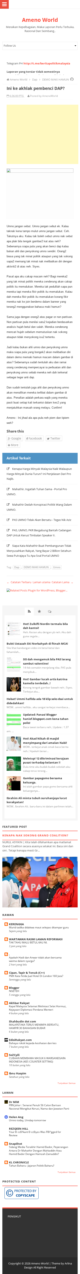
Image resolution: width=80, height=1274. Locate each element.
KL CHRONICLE (19, 1162)
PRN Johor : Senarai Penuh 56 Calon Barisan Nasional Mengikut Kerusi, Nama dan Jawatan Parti (39, 1106)
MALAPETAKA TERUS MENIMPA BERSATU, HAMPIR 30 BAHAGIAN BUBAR (34, 1026)
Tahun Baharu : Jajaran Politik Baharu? (31, 1165)
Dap (17, 567)
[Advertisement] (42, 134)
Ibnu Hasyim (17, 1073)
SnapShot (15, 1144)
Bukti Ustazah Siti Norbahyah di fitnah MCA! (37, 643)
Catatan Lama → (62, 582)
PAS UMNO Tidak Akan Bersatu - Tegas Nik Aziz (41, 520)
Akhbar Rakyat (19, 1003)
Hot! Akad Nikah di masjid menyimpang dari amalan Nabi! (45, 741)
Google (15, 438)
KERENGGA (16, 924)
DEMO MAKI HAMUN (36, 567)
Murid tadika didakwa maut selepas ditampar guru (39, 927)
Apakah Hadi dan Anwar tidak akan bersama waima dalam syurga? (35, 959)
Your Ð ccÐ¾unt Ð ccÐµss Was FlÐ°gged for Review (35, 1133)
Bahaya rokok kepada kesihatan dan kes (33, 1043)
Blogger (14, 988)
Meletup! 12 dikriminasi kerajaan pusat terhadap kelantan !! (46, 761)
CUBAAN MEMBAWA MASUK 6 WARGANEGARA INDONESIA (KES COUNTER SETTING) (37, 1059)
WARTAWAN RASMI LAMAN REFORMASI (36, 939)
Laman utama (41, 582)
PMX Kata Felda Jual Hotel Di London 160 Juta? (36, 976)
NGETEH (14, 991)
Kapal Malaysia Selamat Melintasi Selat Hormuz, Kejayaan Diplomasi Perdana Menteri (37, 1007)
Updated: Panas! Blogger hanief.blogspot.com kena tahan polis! (45, 719)
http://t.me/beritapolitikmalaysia (46, 63)
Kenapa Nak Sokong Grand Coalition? (35, 835)
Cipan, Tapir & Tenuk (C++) (27, 973)
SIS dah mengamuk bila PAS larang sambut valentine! (47, 661)
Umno (56, 567)
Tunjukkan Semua (67, 1083)
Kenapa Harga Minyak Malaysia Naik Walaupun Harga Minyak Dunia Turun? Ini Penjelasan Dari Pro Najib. (39, 474)
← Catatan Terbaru (19, 582)
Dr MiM (14, 1102)
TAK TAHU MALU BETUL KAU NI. (28, 942)
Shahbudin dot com (22, 1021)
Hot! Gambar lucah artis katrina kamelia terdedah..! (45, 681)
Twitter (54, 438)
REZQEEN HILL (18, 1129)
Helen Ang (16, 1117)
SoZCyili (14, 1055)
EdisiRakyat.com (20, 1040)
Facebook (35, 438)
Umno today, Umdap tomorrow (27, 1120)
